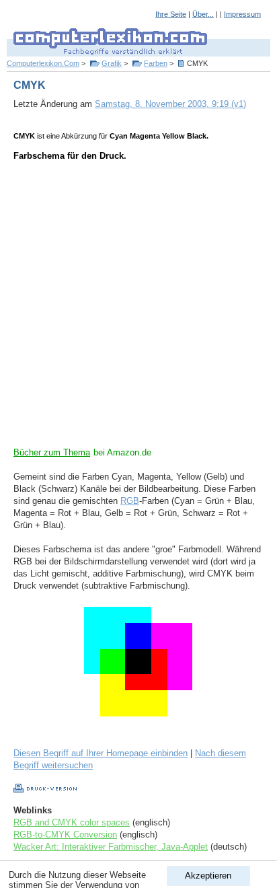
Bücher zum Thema (51, 452)
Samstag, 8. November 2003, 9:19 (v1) (170, 104)
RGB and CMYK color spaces (71, 822)
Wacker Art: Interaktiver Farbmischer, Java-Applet (110, 847)
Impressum (242, 14)
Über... (203, 14)
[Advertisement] (138, 308)
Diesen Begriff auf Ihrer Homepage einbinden (100, 753)
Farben (155, 63)
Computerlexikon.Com (43, 63)
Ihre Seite (170, 14)
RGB (129, 501)
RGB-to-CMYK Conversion (65, 834)
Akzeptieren (208, 876)
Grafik (112, 63)
